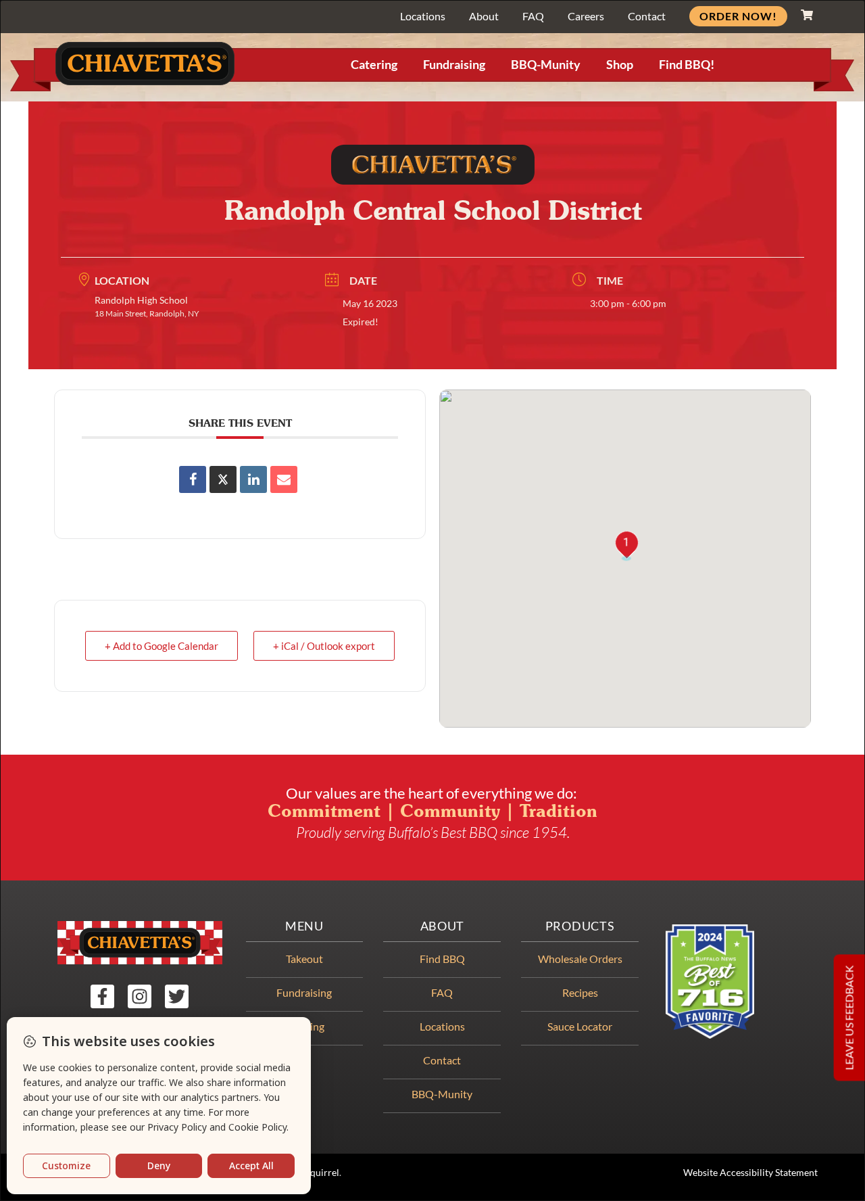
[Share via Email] (283, 479)
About (484, 15)
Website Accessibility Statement (750, 1172)
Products (580, 926)
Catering (374, 64)
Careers (586, 15)
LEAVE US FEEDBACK (849, 1017)
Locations (422, 15)
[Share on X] (223, 479)
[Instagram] (139, 996)
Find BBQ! (686, 64)
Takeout (304, 958)
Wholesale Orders (580, 958)
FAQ (533, 15)
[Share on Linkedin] (253, 479)
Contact (647, 15)
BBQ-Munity (545, 64)
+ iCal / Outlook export (324, 646)
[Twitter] (177, 996)
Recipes (580, 992)
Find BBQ (442, 958)
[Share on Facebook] (192, 479)
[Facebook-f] (102, 996)
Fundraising (454, 64)
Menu (304, 926)
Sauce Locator (579, 1026)
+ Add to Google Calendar (161, 646)
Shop (619, 64)
